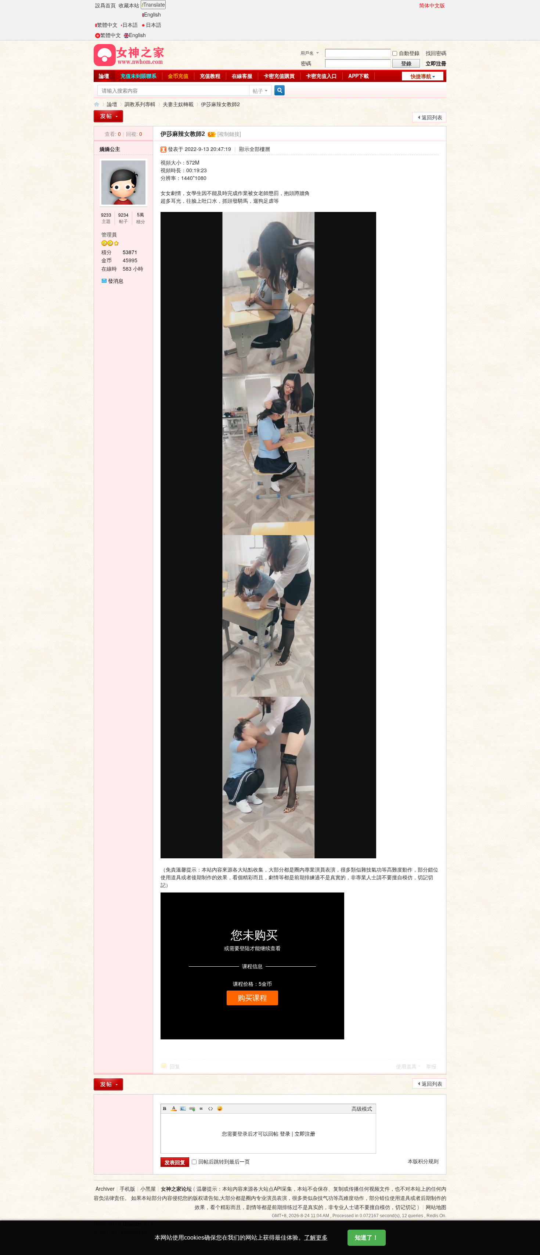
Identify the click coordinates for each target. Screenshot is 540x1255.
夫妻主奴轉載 (178, 104)
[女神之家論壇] (129, 54)
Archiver (105, 1188)
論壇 (104, 75)
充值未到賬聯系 (138, 75)
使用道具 (406, 1066)
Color (173, 1108)
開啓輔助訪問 (416, 5)
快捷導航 (421, 76)
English (152, 14)
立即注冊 (436, 63)
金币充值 (178, 75)
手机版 (127, 1188)
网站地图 (436, 1207)
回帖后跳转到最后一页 (224, 1161)
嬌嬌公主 (110, 148)
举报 (431, 1066)
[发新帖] (108, 1084)
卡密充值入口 (321, 75)
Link (192, 1108)
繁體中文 (107, 24)
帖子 (258, 90)
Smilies (219, 1108)
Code (210, 1108)
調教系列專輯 (140, 104)
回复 (175, 1066)
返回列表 (432, 117)
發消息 (115, 280)
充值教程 (210, 75)
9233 (106, 215)
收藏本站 (129, 5)
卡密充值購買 (279, 75)
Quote (201, 1108)
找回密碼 (436, 53)
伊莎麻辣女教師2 (220, 104)
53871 (130, 252)
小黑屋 (148, 1188)
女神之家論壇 (97, 104)
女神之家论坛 (176, 1188)
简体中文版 (432, 5)
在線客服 (242, 75)
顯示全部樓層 (254, 148)
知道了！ (366, 1237)
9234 (123, 215)
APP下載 (358, 75)
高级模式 (362, 1108)
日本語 (130, 24)
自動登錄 (409, 53)
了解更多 (316, 1237)
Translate (154, 4)
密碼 (306, 63)
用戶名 (307, 53)
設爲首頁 (105, 5)
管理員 (109, 234)
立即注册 (305, 1133)
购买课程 (252, 998)
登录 (285, 1133)
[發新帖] (108, 116)
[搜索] (278, 90)
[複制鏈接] (229, 133)
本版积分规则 (423, 1161)
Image (183, 1108)
